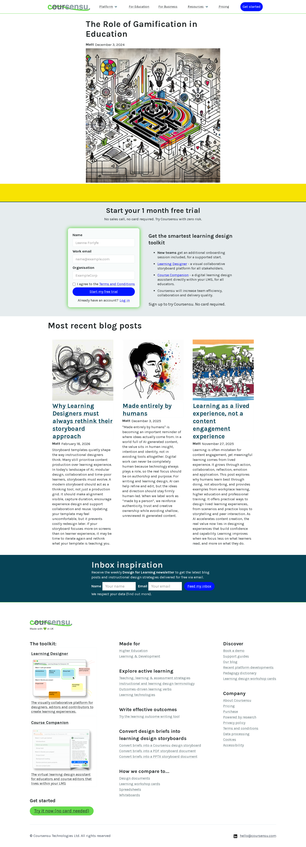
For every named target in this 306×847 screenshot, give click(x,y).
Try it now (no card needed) (61, 810)
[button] (108, 6)
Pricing (224, 7)
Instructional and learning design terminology (156, 683)
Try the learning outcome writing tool (149, 716)
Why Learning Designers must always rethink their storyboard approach (82, 421)
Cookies (229, 739)
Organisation (83, 267)
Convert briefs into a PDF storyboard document (157, 751)
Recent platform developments (248, 667)
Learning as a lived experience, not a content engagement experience (221, 421)
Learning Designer (172, 264)
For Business (167, 7)
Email (142, 586)
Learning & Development (139, 656)
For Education (139, 7)
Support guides (236, 656)
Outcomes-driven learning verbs (145, 689)
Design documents (134, 778)
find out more (138, 594)
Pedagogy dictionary (239, 673)
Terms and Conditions (117, 284)
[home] (69, 6)
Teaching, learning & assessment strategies (154, 678)
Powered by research (239, 717)
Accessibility (233, 745)
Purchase (230, 711)
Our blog (230, 662)
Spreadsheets (130, 789)
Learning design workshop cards (249, 678)
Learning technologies (137, 695)
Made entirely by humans (147, 409)
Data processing (236, 734)
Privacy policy (234, 723)
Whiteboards (129, 795)
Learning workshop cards (139, 784)
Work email (82, 251)
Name (77, 235)
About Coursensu (237, 700)
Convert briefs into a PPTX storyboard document (158, 756)
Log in (125, 300)
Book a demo (233, 650)
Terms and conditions (240, 728)
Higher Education (133, 650)
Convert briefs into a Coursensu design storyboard (160, 745)
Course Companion (173, 275)
